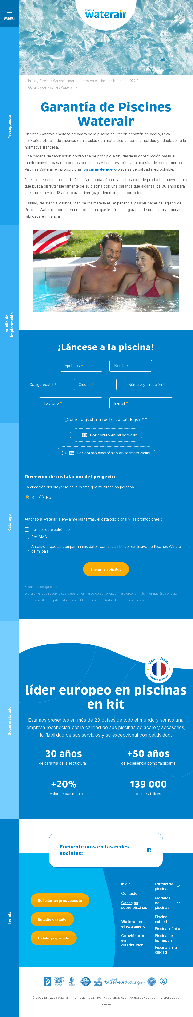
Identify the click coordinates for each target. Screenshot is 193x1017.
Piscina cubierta (162, 919)
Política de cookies (142, 997)
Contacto (129, 893)
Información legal (83, 997)
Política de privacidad (111, 997)
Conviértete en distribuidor (132, 940)
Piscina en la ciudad (166, 949)
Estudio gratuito (52, 919)
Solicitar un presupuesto (60, 900)
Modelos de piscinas (162, 903)
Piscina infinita (167, 928)
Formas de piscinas (164, 886)
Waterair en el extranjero (133, 924)
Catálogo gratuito (53, 938)
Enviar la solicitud (106, 569)
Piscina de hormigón (164, 938)
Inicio (126, 884)
